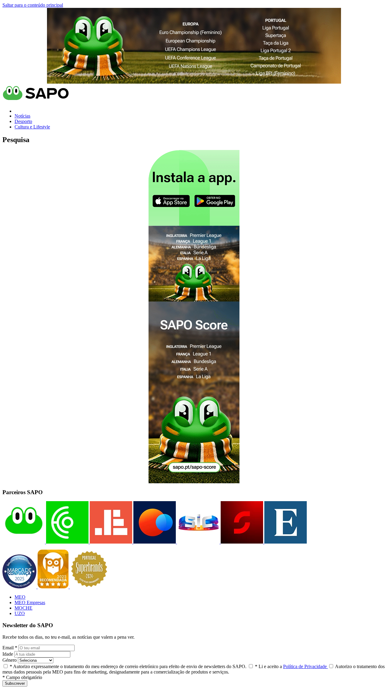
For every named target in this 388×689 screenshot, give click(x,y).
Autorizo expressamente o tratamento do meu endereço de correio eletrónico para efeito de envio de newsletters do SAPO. (128, 666)
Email (9, 647)
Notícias (22, 115)
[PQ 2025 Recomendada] (54, 586)
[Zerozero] (154, 541)
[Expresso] (285, 541)
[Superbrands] (89, 586)
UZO (20, 613)
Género (9, 660)
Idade (7, 654)
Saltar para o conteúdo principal (32, 5)
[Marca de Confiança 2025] (20, 586)
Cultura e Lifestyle (32, 126)
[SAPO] (23, 541)
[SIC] (197, 541)
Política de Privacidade (305, 666)
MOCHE (23, 608)
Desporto (23, 121)
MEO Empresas (30, 602)
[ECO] (67, 541)
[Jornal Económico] (110, 541)
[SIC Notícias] (241, 541)
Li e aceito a (291, 666)
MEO (20, 597)
